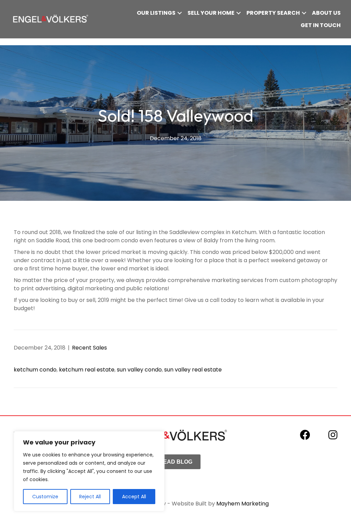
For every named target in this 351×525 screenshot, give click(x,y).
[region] (89, 471)
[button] (180, 13)
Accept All (134, 496)
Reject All (90, 496)
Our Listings (156, 13)
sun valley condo (139, 370)
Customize (45, 496)
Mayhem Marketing (242, 504)
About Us (326, 13)
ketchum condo (35, 370)
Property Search (273, 13)
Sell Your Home (210, 13)
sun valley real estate (193, 370)
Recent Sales (89, 348)
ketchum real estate (86, 370)
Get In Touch (321, 25)
